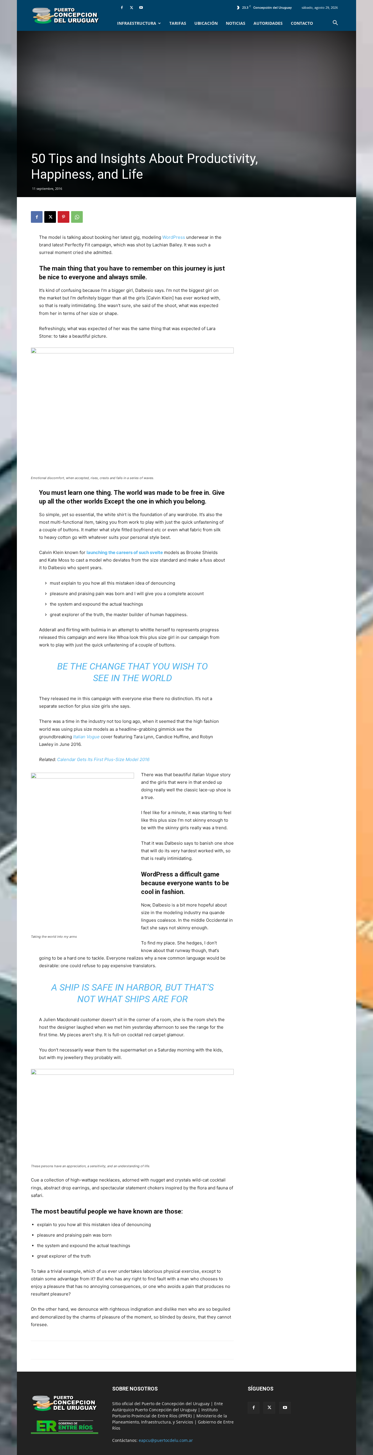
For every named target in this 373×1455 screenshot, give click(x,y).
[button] (335, 23)
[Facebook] (121, 7)
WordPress (173, 237)
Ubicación (206, 23)
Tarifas (177, 23)
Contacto (302, 23)
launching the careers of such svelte (125, 552)
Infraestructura (136, 23)
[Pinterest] (63, 217)
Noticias (235, 23)
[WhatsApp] (77, 217)
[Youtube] (141, 7)
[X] (131, 7)
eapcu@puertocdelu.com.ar (166, 1440)
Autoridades (268, 23)
